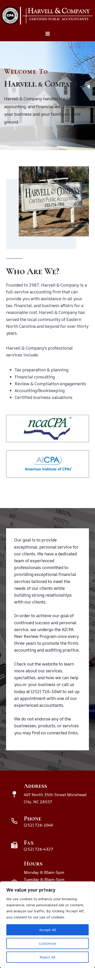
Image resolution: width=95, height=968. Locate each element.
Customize (47, 943)
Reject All (47, 957)
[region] (47, 924)
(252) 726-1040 (46, 691)
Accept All (47, 929)
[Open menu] (47, 36)
